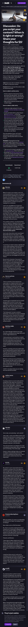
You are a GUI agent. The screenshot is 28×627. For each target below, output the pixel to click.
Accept (7, 624)
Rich (9, 45)
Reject (15, 624)
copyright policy (10, 151)
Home (2, 6)
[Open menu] (3, 3)
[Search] (11, 3)
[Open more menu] (15, 3)
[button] (14, 229)
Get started (21, 3)
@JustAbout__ (10, 114)
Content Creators (9, 6)
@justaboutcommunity (10, 116)
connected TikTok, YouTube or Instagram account (14, 110)
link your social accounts (17, 152)
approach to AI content (18, 157)
